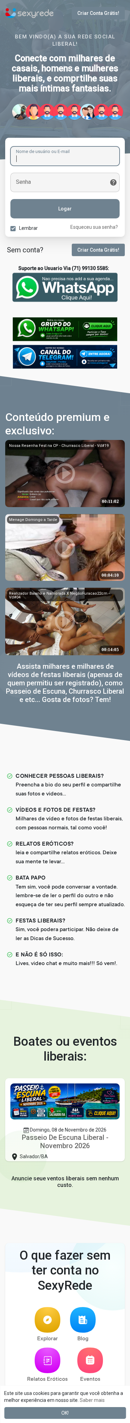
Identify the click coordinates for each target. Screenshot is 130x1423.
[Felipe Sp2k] (47, 112)
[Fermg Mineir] (75, 112)
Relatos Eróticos (47, 1379)
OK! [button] (65, 1413)
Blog (82, 1339)
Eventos (90, 1379)
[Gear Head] (102, 112)
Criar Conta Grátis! (98, 13)
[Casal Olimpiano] (88, 112)
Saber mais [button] (92, 1400)
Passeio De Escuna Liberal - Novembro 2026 (65, 1141)
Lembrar (28, 228)
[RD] (20, 112)
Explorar (47, 1339)
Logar (65, 208)
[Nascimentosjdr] (61, 112)
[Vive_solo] (34, 112)
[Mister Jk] (115, 112)
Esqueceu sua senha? (94, 227)
